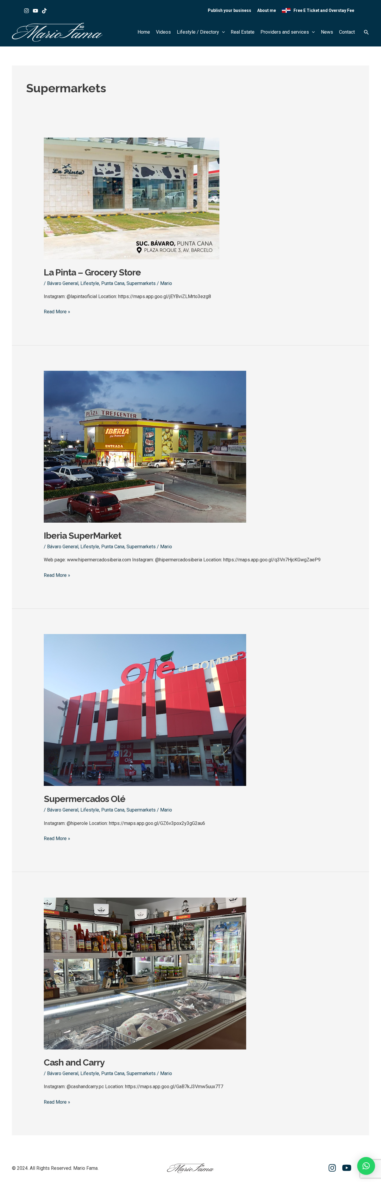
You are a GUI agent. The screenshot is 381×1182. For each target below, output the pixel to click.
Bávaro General (62, 283)
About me (266, 10)
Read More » (57, 311)
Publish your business (229, 10)
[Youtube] (35, 10)
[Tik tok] (44, 10)
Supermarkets (141, 283)
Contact (347, 32)
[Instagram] (26, 10)
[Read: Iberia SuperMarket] (145, 446)
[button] (222, 32)
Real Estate (242, 32)
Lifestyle (89, 283)
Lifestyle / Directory (198, 32)
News (327, 32)
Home (144, 32)
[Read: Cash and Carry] (145, 973)
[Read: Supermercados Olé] (145, 710)
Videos (163, 32)
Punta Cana (112, 283)
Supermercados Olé (84, 799)
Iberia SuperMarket (82, 535)
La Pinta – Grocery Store (92, 272)
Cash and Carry (74, 1062)
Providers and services (284, 32)
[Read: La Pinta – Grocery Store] (131, 198)
